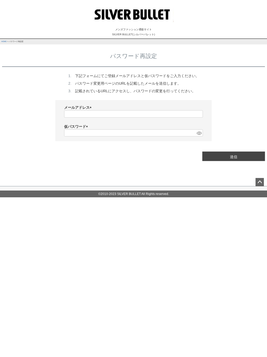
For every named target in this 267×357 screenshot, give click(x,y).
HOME (4, 41)
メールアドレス (78, 107)
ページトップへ (260, 182)
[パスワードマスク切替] (199, 133)
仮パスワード (77, 126)
